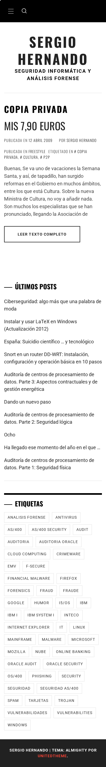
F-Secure (35, 566)
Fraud (46, 590)
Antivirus (66, 517)
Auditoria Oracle (58, 542)
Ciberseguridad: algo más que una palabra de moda (52, 305)
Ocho (9, 435)
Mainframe (20, 639)
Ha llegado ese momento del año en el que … (52, 447)
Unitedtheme (52, 756)
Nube (40, 651)
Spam (13, 700)
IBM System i (40, 615)
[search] (24, 11)
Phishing (42, 676)
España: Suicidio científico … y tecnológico (49, 341)
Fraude (71, 590)
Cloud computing (27, 554)
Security (71, 676)
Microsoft (83, 639)
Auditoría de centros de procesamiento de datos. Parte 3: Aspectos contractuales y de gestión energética (51, 382)
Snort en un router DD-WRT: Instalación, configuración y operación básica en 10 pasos (53, 358)
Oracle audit (22, 664)
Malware (52, 639)
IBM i (13, 615)
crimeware (69, 554)
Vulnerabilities (74, 713)
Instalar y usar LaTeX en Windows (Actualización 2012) (40, 325)
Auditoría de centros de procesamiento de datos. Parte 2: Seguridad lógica (49, 418)
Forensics (19, 590)
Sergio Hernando (53, 50)
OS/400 (15, 676)
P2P (46, 157)
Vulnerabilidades (27, 713)
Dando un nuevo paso (27, 402)
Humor (41, 603)
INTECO (71, 615)
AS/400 (15, 529)
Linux (79, 627)
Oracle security (64, 664)
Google (16, 603)
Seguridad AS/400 (59, 688)
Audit (82, 529)
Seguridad (19, 688)
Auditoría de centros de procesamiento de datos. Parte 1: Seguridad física (49, 463)
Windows (17, 725)
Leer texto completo (42, 234)
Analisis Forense (27, 517)
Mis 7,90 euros (34, 125)
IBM (84, 603)
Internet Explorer (29, 627)
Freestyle (37, 151)
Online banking (73, 651)
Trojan (66, 700)
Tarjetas (38, 700)
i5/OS (64, 603)
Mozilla (17, 651)
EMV (12, 566)
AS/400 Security (49, 529)
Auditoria (18, 542)
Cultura (30, 157)
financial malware (29, 578)
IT (61, 627)
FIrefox (68, 578)
